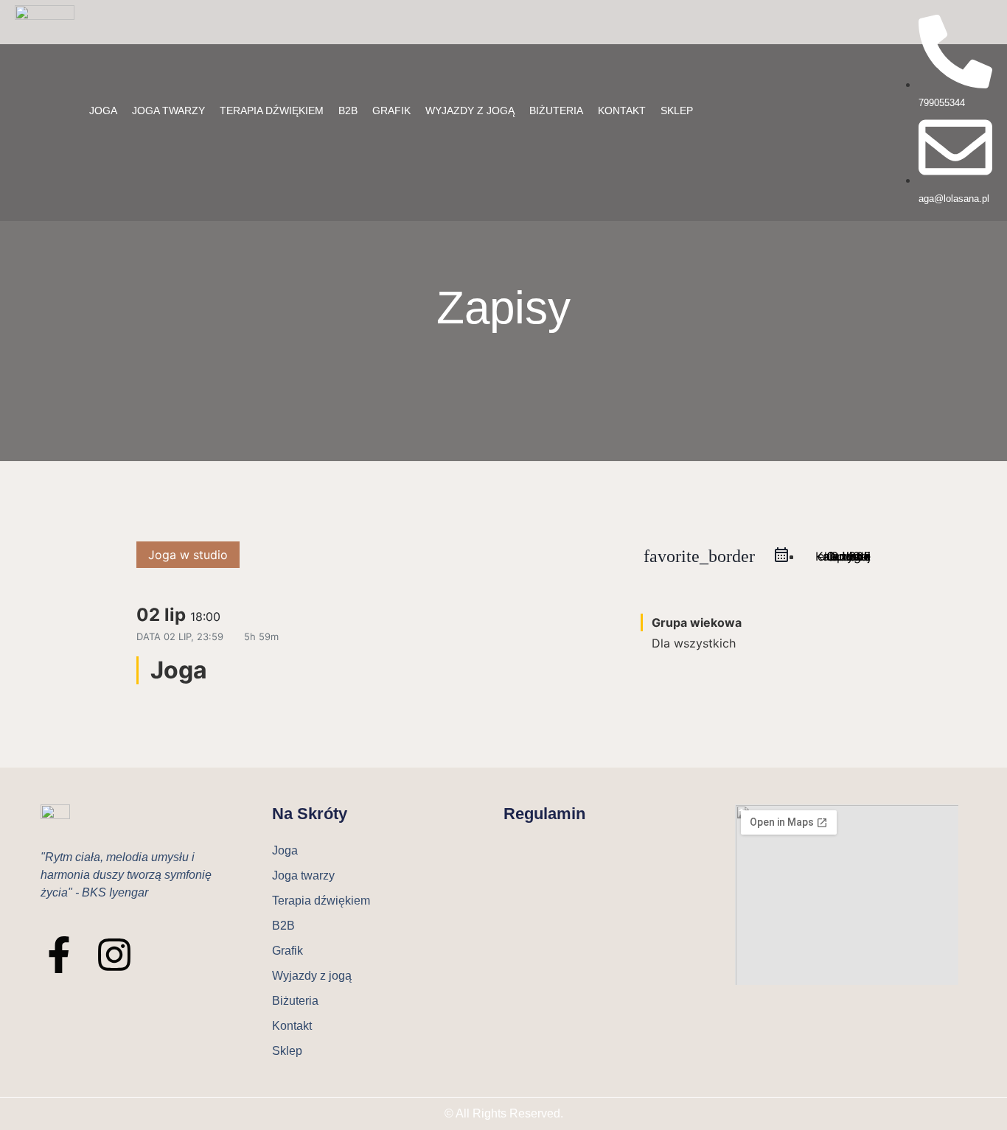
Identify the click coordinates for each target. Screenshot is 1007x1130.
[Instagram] (114, 954)
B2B (348, 110)
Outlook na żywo (847, 556)
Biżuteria (556, 110)
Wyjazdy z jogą (470, 110)
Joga (103, 110)
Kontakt (622, 110)
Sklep (677, 110)
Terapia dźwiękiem (272, 110)
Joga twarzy (168, 110)
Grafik (391, 110)
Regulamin (544, 813)
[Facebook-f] (59, 954)
